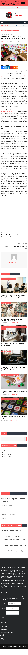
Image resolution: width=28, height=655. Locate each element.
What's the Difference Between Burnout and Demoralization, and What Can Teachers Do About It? (15, 545)
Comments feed (7, 454)
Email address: (4, 505)
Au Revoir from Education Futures (12, 530)
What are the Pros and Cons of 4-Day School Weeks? (12, 344)
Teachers (13, 278)
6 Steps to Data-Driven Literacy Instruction (14, 535)
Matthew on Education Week (12, 525)
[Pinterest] (11, 67)
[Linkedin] (8, 67)
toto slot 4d (2, 639)
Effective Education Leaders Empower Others (13, 417)
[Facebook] (2, 67)
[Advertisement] (14, 211)
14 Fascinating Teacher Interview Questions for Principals (11, 319)
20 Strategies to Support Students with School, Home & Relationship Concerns (13, 296)
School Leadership (14, 30)
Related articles (6, 274)
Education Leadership (6, 30)
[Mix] (17, 67)
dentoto (2, 635)
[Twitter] (5, 67)
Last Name (3, 514)
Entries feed (6, 452)
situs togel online (4, 634)
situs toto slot (3, 638)
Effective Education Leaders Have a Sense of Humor (14, 392)
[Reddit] (14, 67)
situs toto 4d (3, 637)
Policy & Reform (14, 327)
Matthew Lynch (5, 41)
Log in (5, 450)
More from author (15, 274)
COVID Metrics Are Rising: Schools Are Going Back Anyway (13, 368)
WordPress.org (7, 456)
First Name (3, 510)
